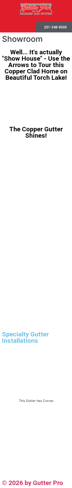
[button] (18, 27)
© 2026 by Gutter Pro (32, 483)
